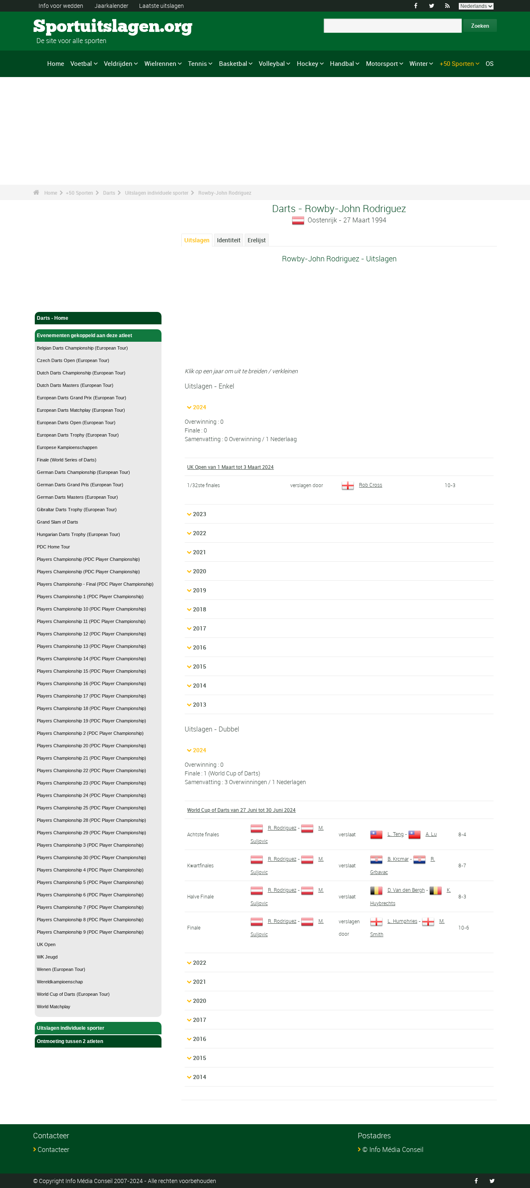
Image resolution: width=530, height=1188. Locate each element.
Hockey (307, 63)
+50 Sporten (457, 63)
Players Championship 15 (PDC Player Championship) (91, 671)
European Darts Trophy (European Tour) (78, 434)
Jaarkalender (111, 6)
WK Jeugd (47, 956)
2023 (199, 514)
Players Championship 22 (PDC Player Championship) (91, 770)
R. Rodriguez (282, 827)
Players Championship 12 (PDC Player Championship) (91, 633)
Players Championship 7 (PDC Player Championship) (90, 907)
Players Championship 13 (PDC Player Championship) (91, 646)
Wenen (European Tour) (61, 969)
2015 (199, 666)
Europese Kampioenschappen (67, 447)
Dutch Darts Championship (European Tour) (81, 372)
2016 (199, 647)
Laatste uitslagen (161, 6)
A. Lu (431, 834)
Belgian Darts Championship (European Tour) (82, 347)
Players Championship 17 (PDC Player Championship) (91, 695)
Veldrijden (118, 63)
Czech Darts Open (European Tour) (73, 360)
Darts (109, 192)
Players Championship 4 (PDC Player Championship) (90, 869)
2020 (199, 571)
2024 (199, 407)
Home (55, 63)
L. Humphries (402, 921)
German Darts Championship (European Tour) (83, 472)
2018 (199, 609)
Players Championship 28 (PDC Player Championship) (91, 820)
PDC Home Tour (53, 546)
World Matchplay (53, 1006)
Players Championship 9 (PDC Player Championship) (90, 932)
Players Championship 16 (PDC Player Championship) (91, 683)
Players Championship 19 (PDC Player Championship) (91, 720)
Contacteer (53, 1149)
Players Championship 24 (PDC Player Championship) (91, 795)
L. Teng (396, 834)
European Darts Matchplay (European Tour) (81, 410)
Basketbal (233, 63)
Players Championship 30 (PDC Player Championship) (91, 857)
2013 (199, 704)
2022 (199, 533)
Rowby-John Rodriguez (224, 192)
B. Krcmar (398, 858)
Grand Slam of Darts (57, 521)
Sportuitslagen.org (64, 27)
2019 (199, 590)
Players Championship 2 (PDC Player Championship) (90, 733)
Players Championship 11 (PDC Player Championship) (91, 621)
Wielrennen (160, 63)
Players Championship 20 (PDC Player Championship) (91, 745)
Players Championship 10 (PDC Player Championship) (91, 608)
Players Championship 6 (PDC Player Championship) (90, 894)
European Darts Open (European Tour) (76, 422)
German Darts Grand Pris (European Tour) (80, 484)
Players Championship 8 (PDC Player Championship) (90, 919)
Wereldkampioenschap (60, 981)
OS (490, 63)
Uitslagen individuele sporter (156, 192)
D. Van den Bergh (406, 889)
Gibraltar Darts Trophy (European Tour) (77, 509)
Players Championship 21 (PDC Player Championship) (91, 758)
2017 (199, 628)
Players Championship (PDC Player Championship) (88, 559)
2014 (199, 685)
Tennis (197, 63)
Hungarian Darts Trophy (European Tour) (78, 534)
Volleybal (272, 63)
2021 (199, 552)
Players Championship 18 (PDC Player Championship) (91, 708)
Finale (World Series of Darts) (66, 459)
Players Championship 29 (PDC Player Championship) (91, 832)
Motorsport (382, 63)
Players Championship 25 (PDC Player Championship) (91, 807)
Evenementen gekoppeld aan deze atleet (84, 335)
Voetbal (81, 63)
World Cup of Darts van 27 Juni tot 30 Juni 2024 (241, 809)
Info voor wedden (61, 6)
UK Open (46, 944)
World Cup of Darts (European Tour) (73, 994)
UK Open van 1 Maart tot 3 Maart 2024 (230, 467)
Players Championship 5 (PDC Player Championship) (90, 882)
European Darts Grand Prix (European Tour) (81, 397)
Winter (419, 63)
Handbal (342, 63)
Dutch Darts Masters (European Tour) (75, 385)
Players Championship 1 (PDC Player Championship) (90, 596)
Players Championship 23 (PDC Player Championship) (91, 782)
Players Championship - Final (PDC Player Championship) (95, 584)
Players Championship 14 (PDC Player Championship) (91, 658)
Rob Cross (370, 484)
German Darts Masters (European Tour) (77, 497)
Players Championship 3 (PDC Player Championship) (90, 845)
